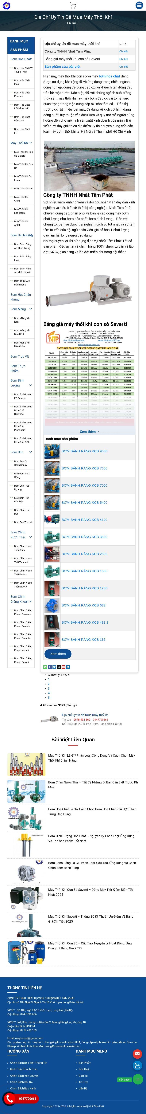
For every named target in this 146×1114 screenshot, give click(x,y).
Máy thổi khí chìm (21, 199)
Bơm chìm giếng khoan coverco (23, 612)
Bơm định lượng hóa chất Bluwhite (23, 410)
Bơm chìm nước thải (17, 534)
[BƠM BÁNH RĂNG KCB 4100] (52, 519)
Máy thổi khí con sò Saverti (23, 154)
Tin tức (83, 1082)
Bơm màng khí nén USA (22, 332)
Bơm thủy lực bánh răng (22, 282)
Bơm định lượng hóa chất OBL (23, 440)
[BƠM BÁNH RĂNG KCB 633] (52, 605)
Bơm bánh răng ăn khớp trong (23, 246)
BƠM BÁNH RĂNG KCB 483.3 (85, 622)
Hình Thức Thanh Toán (23, 1069)
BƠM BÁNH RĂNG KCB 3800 (84, 537)
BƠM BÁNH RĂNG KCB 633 (84, 605)
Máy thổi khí (19, 143)
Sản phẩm (85, 1062)
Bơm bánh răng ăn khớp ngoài (23, 270)
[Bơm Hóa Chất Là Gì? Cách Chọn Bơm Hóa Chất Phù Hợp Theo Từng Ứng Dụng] (26, 818)
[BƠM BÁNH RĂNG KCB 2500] (52, 554)
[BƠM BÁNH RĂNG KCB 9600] (52, 451)
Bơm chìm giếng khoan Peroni (23, 660)
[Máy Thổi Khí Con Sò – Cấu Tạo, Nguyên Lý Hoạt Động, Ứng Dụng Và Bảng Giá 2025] (26, 952)
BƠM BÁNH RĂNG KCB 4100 (84, 520)
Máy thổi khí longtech (21, 211)
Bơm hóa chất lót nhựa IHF (22, 106)
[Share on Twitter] (54, 667)
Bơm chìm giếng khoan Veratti (23, 648)
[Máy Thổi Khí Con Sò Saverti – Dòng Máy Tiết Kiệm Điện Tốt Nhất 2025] (26, 898)
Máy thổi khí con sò (23, 166)
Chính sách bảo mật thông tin (28, 1062)
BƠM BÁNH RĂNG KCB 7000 (84, 485)
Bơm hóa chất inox (22, 82)
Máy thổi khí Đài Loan (23, 178)
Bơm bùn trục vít (23, 522)
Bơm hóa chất (20, 59)
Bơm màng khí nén (22, 320)
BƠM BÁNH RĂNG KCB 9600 (84, 451)
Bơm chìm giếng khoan (19, 599)
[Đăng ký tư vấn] (137, 1054)
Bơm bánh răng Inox (23, 258)
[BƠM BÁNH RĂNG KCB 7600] (52, 468)
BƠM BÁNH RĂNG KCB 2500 (84, 554)
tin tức (72, 23)
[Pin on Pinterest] (63, 667)
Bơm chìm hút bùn (22, 512)
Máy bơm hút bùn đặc (21, 499)
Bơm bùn (16, 452)
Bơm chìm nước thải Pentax (23, 572)
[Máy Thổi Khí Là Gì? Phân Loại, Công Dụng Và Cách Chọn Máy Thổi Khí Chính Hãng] (26, 764)
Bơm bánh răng (21, 235)
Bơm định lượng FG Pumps (23, 396)
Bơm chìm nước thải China (23, 548)
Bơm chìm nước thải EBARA (23, 584)
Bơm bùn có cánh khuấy (21, 463)
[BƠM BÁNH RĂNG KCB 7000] (52, 485)
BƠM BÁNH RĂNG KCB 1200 (84, 588)
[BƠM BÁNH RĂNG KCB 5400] (52, 502)
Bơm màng (18, 309)
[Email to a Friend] (59, 667)
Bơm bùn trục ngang (21, 487)
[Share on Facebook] (50, 667)
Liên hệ (83, 1088)
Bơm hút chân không (20, 297)
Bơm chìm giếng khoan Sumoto (23, 636)
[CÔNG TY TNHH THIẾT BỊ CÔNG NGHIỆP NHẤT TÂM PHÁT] (6, 5)
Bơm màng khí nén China (22, 344)
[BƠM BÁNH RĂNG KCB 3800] (52, 536)
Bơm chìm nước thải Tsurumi (23, 560)
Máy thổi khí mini (23, 188)
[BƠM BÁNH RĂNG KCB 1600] (52, 571)
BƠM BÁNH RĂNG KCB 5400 (84, 502)
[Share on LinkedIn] (68, 667)
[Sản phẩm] (138, 1079)
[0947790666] (137, 1065)
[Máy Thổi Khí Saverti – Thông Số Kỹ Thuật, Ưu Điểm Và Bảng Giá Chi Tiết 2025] (26, 925)
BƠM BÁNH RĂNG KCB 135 (84, 639)
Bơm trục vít (19, 356)
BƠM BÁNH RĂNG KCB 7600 (84, 468)
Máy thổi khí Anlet (21, 223)
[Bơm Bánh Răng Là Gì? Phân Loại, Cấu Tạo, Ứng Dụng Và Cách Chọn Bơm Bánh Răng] (26, 871)
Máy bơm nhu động (21, 475)
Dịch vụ (83, 1075)
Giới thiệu (84, 1069)
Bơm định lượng (17, 383)
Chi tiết (123, 51)
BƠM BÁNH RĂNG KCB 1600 (84, 571)
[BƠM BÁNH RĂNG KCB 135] (52, 639)
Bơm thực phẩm (17, 368)
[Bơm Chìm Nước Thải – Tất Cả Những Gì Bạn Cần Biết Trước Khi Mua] (26, 791)
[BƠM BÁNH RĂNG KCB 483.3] (52, 622)
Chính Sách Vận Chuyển (24, 1075)
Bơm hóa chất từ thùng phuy (23, 70)
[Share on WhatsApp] (45, 667)
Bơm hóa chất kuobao (22, 94)
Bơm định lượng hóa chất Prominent (23, 426)
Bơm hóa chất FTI (22, 131)
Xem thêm (58, 654)
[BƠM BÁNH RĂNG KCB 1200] (52, 588)
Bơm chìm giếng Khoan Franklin (23, 624)
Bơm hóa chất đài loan (22, 119)
